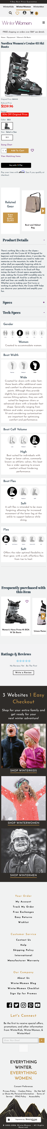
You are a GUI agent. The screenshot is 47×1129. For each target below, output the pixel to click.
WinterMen (38, 6)
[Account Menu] (24, 13)
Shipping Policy (23, 950)
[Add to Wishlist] (32, 150)
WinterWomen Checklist (23, 988)
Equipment (11, 37)
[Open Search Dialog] (10, 13)
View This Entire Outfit (10, 218)
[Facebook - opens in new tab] (9, 1006)
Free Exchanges (23, 912)
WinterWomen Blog (23, 983)
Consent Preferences (23, 1087)
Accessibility (34, 1097)
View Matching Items (11, 156)
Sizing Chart (6, 145)
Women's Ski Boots (24, 37)
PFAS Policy (20, 1097)
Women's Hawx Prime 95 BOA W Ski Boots (15, 631)
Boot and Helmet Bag (33, 226)
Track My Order (23, 907)
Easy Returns (23, 917)
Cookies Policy (25, 1091)
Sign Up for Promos (23, 994)
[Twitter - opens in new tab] (16, 1006)
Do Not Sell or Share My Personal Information (24, 1092)
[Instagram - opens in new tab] (23, 1006)
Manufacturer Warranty (23, 961)
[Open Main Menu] (39, 23)
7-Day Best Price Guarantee (23, 2)
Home (3, 37)
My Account (23, 902)
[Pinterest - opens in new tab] (30, 1006)
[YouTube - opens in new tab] (37, 1006)
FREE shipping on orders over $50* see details (23, 32)
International (23, 955)
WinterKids (8, 6)
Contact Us (23, 940)
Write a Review (23, 673)
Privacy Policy (9, 1091)
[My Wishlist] (17, 13)
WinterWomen (23, 6)
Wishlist (23, 922)
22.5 (7, 137)
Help (23, 945)
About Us (23, 978)
